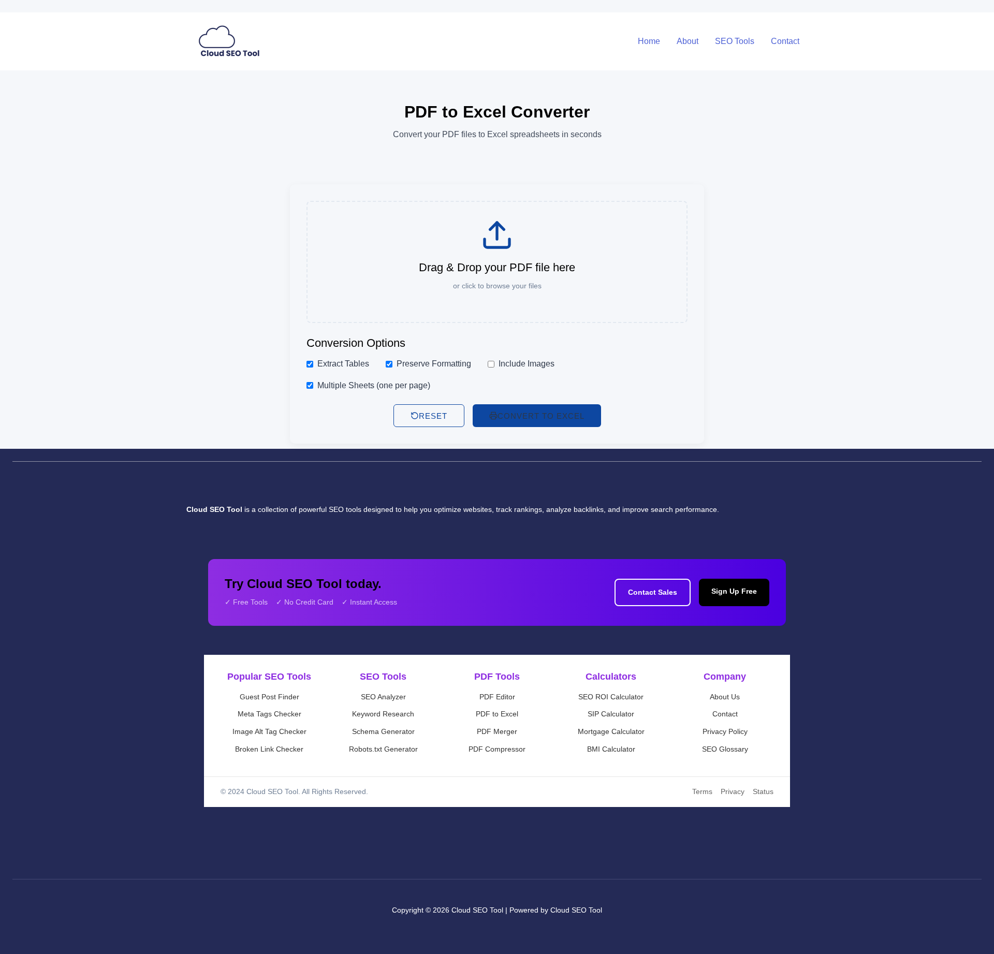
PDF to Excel (497, 714)
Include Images (526, 363)
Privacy (732, 791)
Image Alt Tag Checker (269, 731)
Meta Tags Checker (269, 714)
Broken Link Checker (269, 749)
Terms (702, 791)
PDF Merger (497, 731)
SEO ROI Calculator (611, 697)
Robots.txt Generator (383, 749)
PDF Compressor (497, 749)
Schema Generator (383, 731)
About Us (725, 697)
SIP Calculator (611, 714)
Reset (433, 416)
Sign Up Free (734, 591)
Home (649, 41)
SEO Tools (734, 41)
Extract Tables (343, 363)
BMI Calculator (611, 749)
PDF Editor (497, 697)
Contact (785, 41)
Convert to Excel (541, 416)
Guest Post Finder (269, 697)
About (687, 41)
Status (763, 791)
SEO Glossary (725, 749)
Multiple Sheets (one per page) (373, 385)
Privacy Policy (725, 731)
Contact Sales (652, 592)
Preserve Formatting (434, 363)
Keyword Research (383, 714)
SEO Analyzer (383, 697)
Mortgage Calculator (611, 731)
